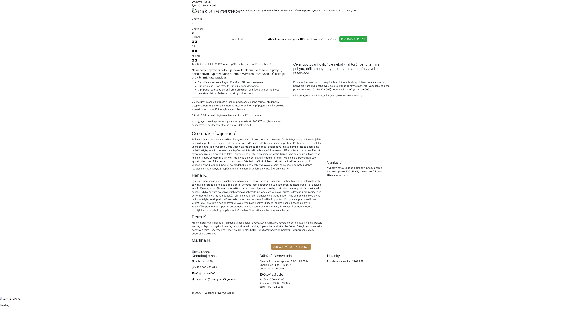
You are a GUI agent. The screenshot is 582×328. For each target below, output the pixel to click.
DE (354, 10)
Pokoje (236, 10)
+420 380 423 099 (205, 5)
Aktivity (328, 10)
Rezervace (288, 10)
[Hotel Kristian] (207, 10)
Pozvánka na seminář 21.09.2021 (346, 261)
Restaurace (246, 10)
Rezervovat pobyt (353, 39)
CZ (343, 10)
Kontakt (337, 10)
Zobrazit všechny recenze (291, 246)
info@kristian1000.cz (361, 89)
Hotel (225, 10)
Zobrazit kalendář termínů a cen (321, 39)
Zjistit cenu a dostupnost (285, 39)
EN (349, 10)
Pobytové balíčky (268, 10)
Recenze (319, 10)
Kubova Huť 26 (202, 1)
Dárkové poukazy (304, 10)
